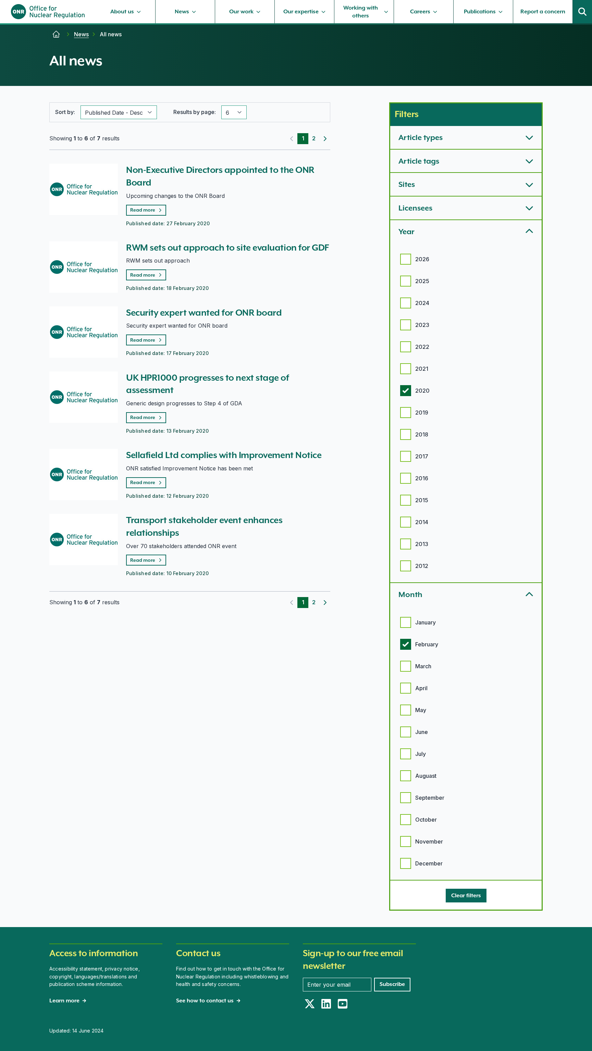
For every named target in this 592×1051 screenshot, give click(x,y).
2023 (422, 324)
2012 (421, 565)
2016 (421, 478)
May (420, 710)
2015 (421, 500)
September (429, 797)
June (421, 732)
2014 (421, 522)
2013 (421, 544)
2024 (422, 303)
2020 (422, 390)
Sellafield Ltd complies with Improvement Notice (223, 454)
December (429, 863)
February (426, 644)
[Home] (56, 34)
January (425, 622)
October (426, 819)
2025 (422, 281)
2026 (422, 259)
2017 (421, 456)
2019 (421, 412)
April (421, 688)
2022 (422, 346)
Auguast (425, 775)
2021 (421, 368)
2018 (421, 434)
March (423, 666)
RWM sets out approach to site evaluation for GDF (227, 247)
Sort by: (65, 112)
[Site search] (582, 11)
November (429, 841)
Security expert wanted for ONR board (204, 312)
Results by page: (194, 112)
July (420, 753)
